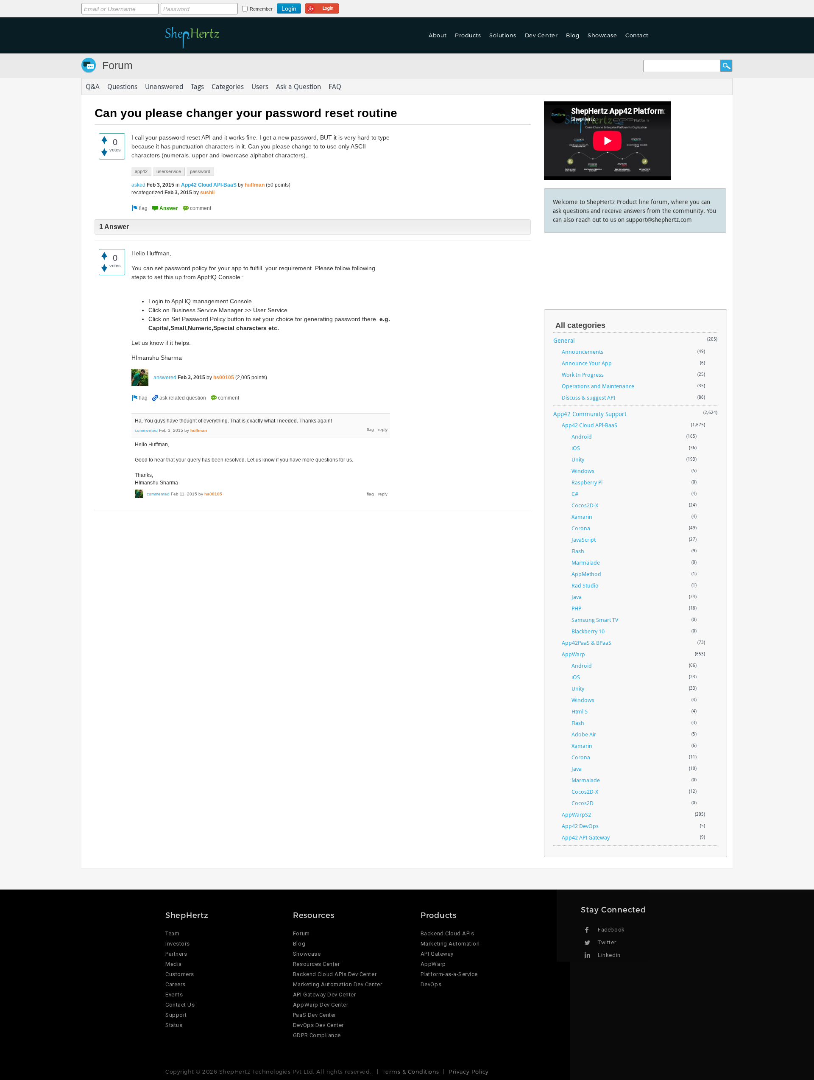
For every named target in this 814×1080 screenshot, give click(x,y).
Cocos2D (582, 803)
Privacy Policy (468, 1071)
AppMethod (586, 574)
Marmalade (585, 562)
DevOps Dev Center (318, 1025)
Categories (228, 86)
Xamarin (581, 516)
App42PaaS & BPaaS (586, 642)
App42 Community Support (590, 414)
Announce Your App (587, 363)
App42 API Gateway (586, 837)
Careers (175, 984)
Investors (177, 943)
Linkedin (609, 955)
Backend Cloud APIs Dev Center (334, 974)
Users (259, 86)
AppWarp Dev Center (320, 1005)
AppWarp (573, 654)
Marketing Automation (450, 943)
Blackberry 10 (588, 631)
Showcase (602, 35)
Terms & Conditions (410, 1071)
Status (173, 1025)
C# (574, 494)
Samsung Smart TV (594, 620)
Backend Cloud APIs (447, 933)
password (200, 171)
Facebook (611, 929)
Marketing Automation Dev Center (337, 984)
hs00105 (223, 378)
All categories (580, 325)
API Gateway (437, 954)
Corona (580, 528)
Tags (197, 86)
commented (146, 430)
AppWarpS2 (576, 814)
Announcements (582, 351)
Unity (577, 459)
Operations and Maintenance (598, 386)
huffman (255, 185)
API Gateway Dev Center (324, 994)
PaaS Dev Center (314, 1015)
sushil (207, 193)
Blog (299, 943)
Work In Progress (583, 374)
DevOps (431, 984)
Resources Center (316, 964)
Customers (179, 974)
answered (164, 378)
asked (138, 185)
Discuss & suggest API (588, 397)
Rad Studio (585, 585)
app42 (141, 171)
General (564, 340)
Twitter (607, 942)
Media (173, 964)
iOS (575, 448)
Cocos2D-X (584, 505)
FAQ (335, 86)
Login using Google (322, 7)
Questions (122, 86)
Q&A (93, 86)
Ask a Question (298, 86)
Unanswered (164, 86)
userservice (168, 171)
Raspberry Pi (586, 482)
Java (576, 597)
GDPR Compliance (317, 1035)
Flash (577, 551)
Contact (637, 35)
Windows (582, 471)
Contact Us (180, 1005)
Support (176, 1015)
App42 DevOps (580, 826)
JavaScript (583, 539)
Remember (261, 8)
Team (172, 933)
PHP (576, 608)
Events (174, 994)
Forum (117, 65)
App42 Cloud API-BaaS (209, 185)
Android (581, 436)
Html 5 (579, 711)
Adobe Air (583, 734)
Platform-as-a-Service (449, 974)
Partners (176, 954)
